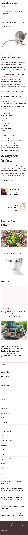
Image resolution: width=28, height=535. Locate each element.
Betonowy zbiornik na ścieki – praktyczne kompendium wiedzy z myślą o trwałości (13, 489)
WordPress (4, 530)
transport (4, 445)
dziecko (3, 395)
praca (3, 417)
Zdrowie (3, 463)
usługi (3, 454)
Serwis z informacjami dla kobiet (13, 253)
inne (2, 404)
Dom (2, 390)
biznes (3, 381)
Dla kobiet (5, 281)
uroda (3, 449)
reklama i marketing (7, 431)
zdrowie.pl (5, 19)
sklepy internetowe (7, 440)
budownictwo (5, 385)
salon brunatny (9, 3)
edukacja (4, 399)
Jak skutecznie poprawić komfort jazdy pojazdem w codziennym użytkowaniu (12, 514)
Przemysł (4, 422)
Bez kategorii (5, 376)
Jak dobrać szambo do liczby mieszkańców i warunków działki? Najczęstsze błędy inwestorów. (13, 481)
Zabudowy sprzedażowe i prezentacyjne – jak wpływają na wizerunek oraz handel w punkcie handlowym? (13, 506)
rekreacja (4, 436)
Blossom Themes (8, 528)
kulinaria (4, 408)
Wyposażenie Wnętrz (7, 459)
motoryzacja (5, 413)
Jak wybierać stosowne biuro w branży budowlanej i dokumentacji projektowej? (13, 313)
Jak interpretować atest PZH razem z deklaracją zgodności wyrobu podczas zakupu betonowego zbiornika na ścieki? (12, 497)
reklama (3, 427)
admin (3, 26)
